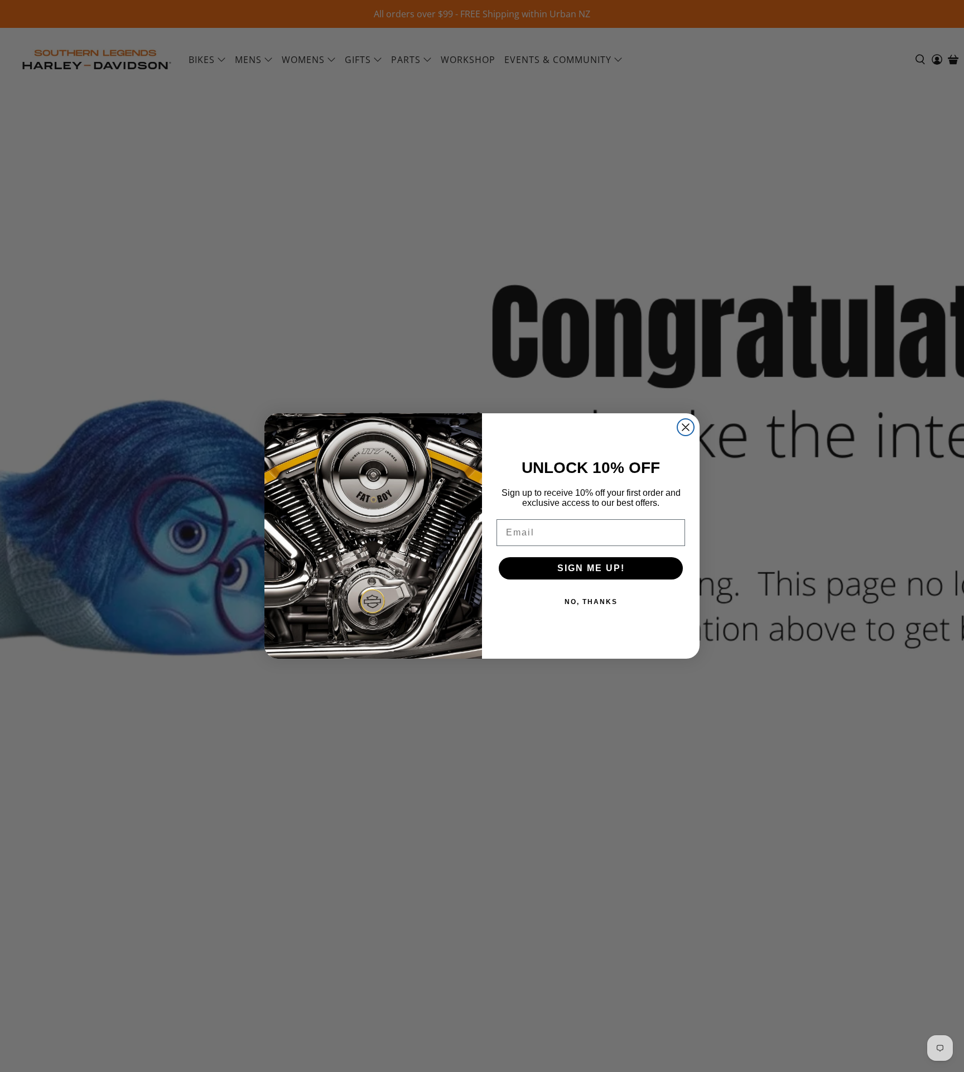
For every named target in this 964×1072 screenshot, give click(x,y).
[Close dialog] (685, 427)
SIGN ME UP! (591, 568)
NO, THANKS (591, 602)
